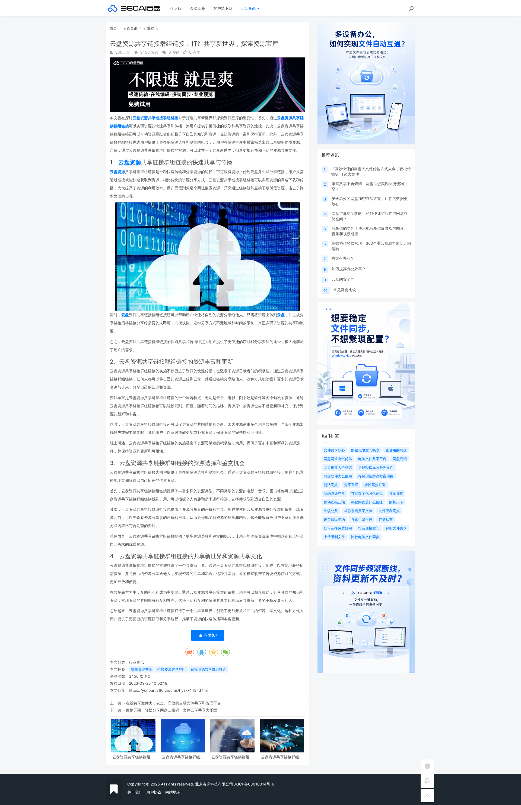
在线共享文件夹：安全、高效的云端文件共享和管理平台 (173, 703)
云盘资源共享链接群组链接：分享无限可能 (183, 757)
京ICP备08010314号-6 (254, 784)
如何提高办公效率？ (349, 268)
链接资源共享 (141, 669)
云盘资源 (129, 162)
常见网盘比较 (344, 289)
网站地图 (172, 792)
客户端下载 (222, 8)
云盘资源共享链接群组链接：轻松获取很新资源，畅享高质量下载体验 (282, 757)
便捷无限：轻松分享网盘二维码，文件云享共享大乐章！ (173, 710)
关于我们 (134, 792)
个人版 (176, 8)
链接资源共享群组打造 (208, 669)
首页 (113, 28)
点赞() (209, 635)
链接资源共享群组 (171, 669)
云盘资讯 (248, 8)
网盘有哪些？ (342, 258)
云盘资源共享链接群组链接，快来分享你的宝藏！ (232, 757)
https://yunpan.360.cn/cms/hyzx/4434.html (168, 690)
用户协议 (153, 792)
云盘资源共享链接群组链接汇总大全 (133, 757)
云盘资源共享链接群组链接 (155, 117)
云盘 (125, 314)
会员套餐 (197, 8)
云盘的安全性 (343, 279)
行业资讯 (151, 28)
